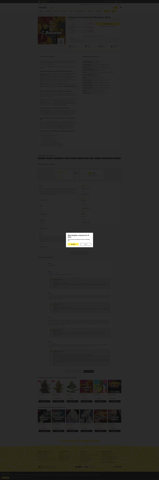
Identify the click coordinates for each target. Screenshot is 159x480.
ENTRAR (73, 244)
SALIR (85, 244)
